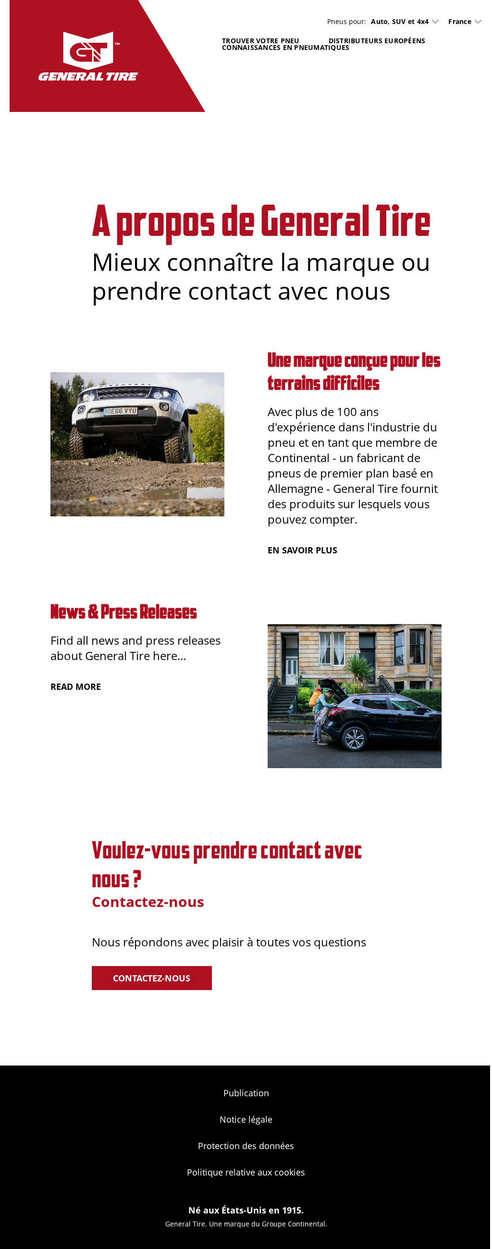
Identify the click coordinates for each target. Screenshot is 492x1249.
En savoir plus (302, 550)
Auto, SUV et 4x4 (400, 21)
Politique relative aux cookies (246, 1172)
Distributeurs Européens (377, 40)
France (459, 21)
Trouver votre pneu (261, 40)
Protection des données (246, 1145)
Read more (75, 686)
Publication (246, 1093)
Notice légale (246, 1119)
